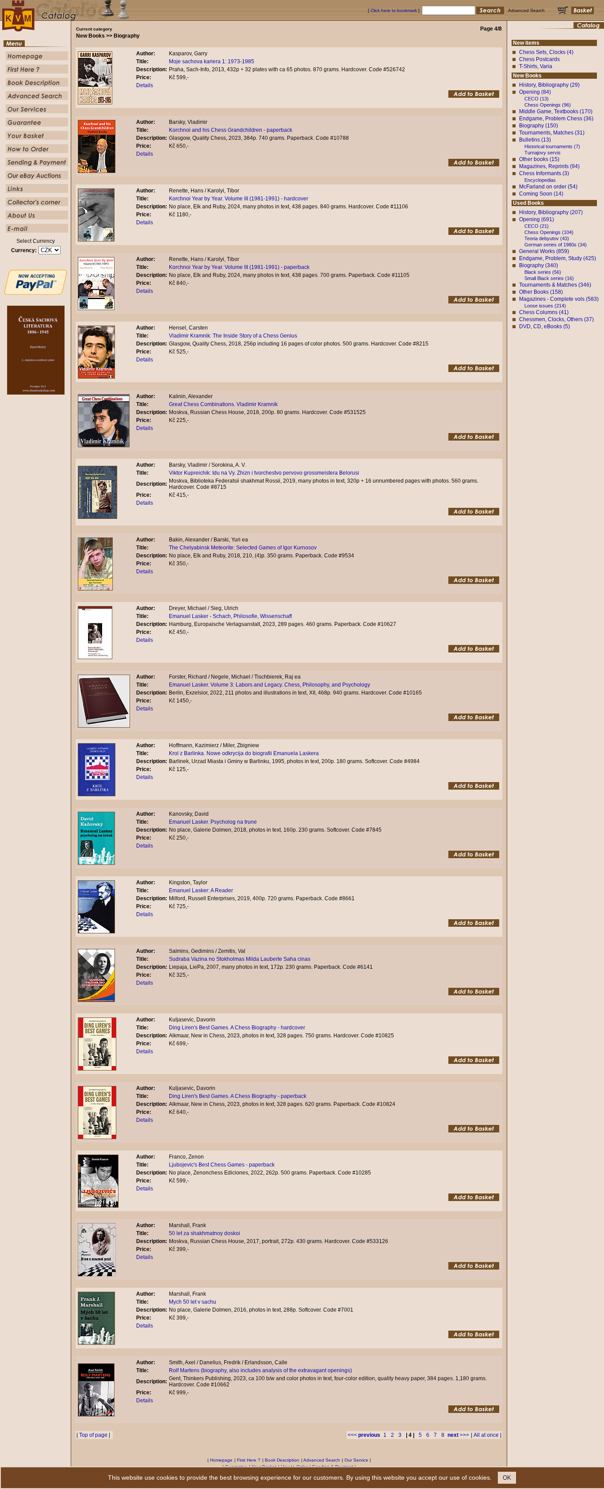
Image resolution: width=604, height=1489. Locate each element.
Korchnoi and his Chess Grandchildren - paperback (230, 130)
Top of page (93, 1435)
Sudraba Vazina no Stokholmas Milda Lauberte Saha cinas (239, 959)
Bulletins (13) (535, 140)
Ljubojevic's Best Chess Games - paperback (222, 1165)
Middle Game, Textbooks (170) (556, 111)
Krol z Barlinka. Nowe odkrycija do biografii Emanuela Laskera (244, 753)
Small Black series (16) (549, 278)
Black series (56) (542, 272)
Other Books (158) (541, 292)
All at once (486, 1435)
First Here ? (248, 1460)
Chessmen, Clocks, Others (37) (556, 319)
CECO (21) (536, 226)
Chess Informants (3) (544, 173)
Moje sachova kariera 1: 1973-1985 (211, 61)
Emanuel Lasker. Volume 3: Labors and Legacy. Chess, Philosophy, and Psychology (269, 685)
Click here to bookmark (394, 10)
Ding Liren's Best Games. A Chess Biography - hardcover (237, 1028)
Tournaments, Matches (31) (552, 133)
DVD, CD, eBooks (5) (544, 326)
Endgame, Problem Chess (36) (556, 118)
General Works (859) (544, 251)
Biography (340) (538, 265)
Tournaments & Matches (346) (555, 285)
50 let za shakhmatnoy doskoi (204, 1233)
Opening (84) (535, 92)
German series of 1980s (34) (555, 244)
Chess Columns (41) (544, 312)
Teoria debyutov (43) (546, 238)
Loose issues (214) (545, 305)
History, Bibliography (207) (551, 212)
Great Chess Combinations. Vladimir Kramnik (223, 404)
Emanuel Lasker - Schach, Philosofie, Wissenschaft (230, 616)
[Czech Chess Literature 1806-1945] (36, 393)
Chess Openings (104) (548, 232)
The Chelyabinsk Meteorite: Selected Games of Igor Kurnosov (243, 548)
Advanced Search (321, 1460)
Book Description (282, 1460)
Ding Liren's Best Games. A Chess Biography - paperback (237, 1096)
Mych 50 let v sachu (192, 1302)
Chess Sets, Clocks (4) (546, 52)
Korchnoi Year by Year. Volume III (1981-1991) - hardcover (238, 199)
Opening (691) (536, 219)
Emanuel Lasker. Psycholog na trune (213, 822)
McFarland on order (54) (548, 187)
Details (144, 85)
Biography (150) (538, 126)
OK (507, 1477)
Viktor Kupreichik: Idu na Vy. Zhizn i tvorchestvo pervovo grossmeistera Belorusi (264, 473)
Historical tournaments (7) (552, 146)
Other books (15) (539, 159)
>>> (458, 1435)
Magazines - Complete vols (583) (559, 299)
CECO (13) (536, 98)
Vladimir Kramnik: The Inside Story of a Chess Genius (233, 336)
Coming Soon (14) (541, 194)
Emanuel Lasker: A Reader (201, 890)
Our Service (356, 1460)
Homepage (221, 1460)
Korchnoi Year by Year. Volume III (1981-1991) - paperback (239, 267)
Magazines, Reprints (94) (549, 166)
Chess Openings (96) (547, 104)
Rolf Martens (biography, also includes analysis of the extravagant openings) (260, 1370)
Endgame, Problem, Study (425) (557, 258)
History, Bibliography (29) (549, 85)
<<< (364, 1435)
